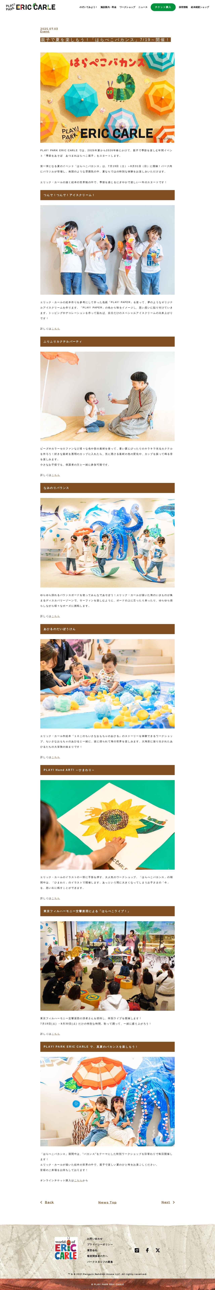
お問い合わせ (95, 1238)
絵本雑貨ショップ (200, 7)
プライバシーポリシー (100, 1244)
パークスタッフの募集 (100, 1261)
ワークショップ (127, 7)
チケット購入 (163, 7)
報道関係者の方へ (97, 1256)
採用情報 (183, 7)
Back (49, 1202)
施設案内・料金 (108, 7)
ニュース (142, 7)
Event (45, 31)
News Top (107, 1202)
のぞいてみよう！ (89, 7)
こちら (56, 328)
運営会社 (92, 1250)
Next (165, 1202)
